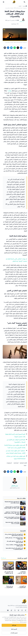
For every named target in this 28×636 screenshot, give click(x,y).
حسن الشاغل (14, 485)
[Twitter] (15, 610)
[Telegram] (11, 48)
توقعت (9, 90)
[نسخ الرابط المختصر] (5, 48)
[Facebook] (21, 48)
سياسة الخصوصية (15, 622)
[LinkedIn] (8, 48)
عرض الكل (4, 558)
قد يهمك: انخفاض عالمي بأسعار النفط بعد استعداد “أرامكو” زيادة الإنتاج (16, 260)
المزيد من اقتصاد (22, 558)
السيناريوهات (9, 463)
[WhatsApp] (14, 48)
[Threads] (18, 610)
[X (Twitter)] (18, 48)
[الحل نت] (14, 2)
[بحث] (24, 2)
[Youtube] (8, 610)
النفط (25, 465)
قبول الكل (14, 625)
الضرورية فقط (14, 629)
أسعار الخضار (16, 463)
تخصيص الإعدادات (14, 632)
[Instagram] (22, 610)
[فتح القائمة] (3, 2)
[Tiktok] (11, 610)
